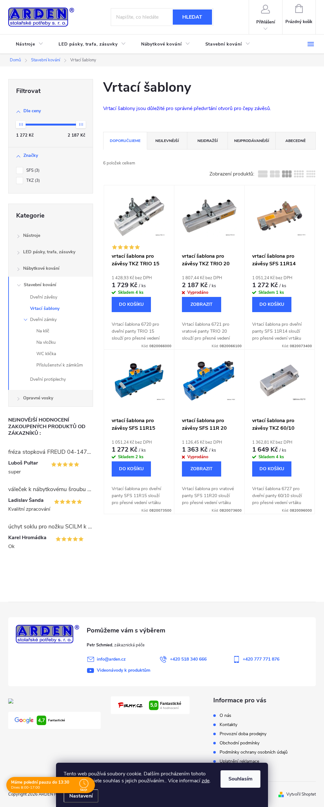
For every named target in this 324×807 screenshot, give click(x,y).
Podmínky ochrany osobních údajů (254, 752)
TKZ (32, 180)
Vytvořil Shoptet (301, 794)
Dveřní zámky (43, 320)
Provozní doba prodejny (243, 734)
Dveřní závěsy (43, 297)
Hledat (192, 17)
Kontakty (228, 725)
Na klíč (42, 331)
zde (205, 780)
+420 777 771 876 (261, 659)
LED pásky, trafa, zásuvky (49, 252)
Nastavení (81, 795)
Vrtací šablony (44, 308)
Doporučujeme (125, 140)
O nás (225, 715)
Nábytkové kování (41, 268)
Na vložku (46, 342)
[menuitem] (29, 44)
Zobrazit (201, 304)
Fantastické (51, 720)
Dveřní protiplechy (48, 379)
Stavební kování (40, 285)
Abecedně (295, 140)
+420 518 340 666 (188, 659)
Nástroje (31, 235)
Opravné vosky (38, 398)
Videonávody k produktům (123, 670)
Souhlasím (240, 778)
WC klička (46, 354)
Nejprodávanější (251, 140)
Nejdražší (207, 140)
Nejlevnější (167, 140)
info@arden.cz (111, 659)
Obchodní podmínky (239, 743)
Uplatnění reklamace (239, 761)
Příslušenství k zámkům (59, 365)
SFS (32, 170)
